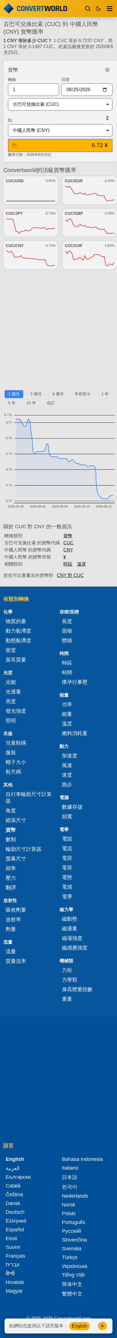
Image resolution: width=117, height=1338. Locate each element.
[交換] (107, 118)
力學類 (69, 980)
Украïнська (74, 1266)
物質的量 (16, 621)
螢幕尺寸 (16, 859)
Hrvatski (15, 1282)
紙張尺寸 (16, 820)
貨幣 (67, 535)
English (79, 1326)
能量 (67, 714)
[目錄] (110, 8)
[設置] (107, 70)
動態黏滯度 (18, 640)
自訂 (51, 403)
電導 (67, 896)
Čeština (14, 1194)
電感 (67, 887)
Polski (69, 1213)
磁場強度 (72, 938)
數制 (11, 839)
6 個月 (58, 394)
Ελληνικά (16, 1221)
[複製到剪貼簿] (14, 145)
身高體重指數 (77, 989)
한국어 (69, 1187)
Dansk (13, 1203)
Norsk (68, 1205)
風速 (67, 765)
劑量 (11, 929)
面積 (67, 631)
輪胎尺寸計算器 (23, 849)
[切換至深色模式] (98, 8)
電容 (67, 858)
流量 (11, 951)
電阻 (67, 839)
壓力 (11, 878)
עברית (12, 1265)
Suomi (13, 1247)
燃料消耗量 (74, 733)
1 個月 (14, 394)
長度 (67, 621)
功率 (67, 704)
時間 (67, 672)
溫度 (81, 564)
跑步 (67, 784)
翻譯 (11, 887)
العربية (13, 1168)
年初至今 (83, 394)
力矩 (67, 970)
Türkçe (70, 1257)
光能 (11, 682)
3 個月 (36, 394)
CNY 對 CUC (70, 575)
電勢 (67, 877)
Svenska (72, 1248)
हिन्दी (10, 1273)
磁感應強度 (74, 948)
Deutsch (15, 1212)
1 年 (105, 394)
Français (15, 1256)
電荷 (67, 868)
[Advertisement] (58, 332)
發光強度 (16, 711)
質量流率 (16, 961)
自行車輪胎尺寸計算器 (29, 797)
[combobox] (56, 104)
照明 (11, 720)
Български (18, 1177)
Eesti (11, 1238)
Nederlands (75, 1196)
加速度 (69, 756)
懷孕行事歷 (74, 682)
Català (13, 1186)
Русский (71, 1231)
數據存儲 (72, 807)
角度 (11, 810)
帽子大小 (16, 762)
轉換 (12, 79)
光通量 (13, 692)
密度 (11, 650)
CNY (68, 549)
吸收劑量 (16, 910)
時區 (67, 564)
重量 (67, 999)
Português (73, 1222)
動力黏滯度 (18, 631)
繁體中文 (72, 1294)
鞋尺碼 (13, 772)
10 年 (31, 403)
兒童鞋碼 (16, 743)
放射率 (13, 919)
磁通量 (69, 928)
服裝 (11, 752)
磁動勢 (69, 919)
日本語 (69, 1177)
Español (15, 1229)
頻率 (11, 868)
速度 (67, 775)
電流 (67, 848)
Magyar (14, 1291)
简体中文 (72, 1284)
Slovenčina (74, 1240)
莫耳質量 (16, 660)
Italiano (70, 1168)
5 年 (12, 403)
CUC (68, 542)
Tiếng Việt (73, 1275)
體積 (67, 640)
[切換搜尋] (88, 8)
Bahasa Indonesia (82, 1159)
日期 (65, 79)
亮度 (11, 701)
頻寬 (67, 816)
